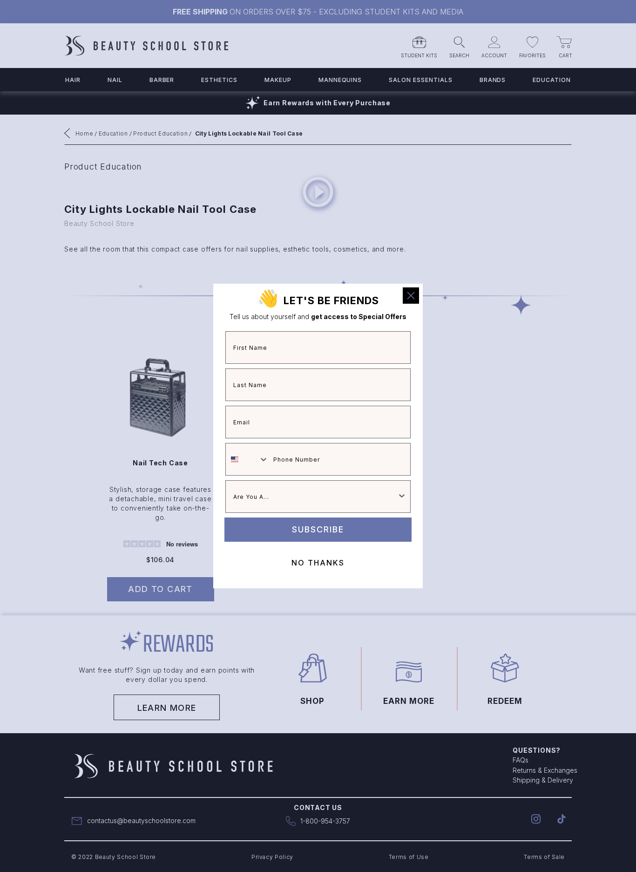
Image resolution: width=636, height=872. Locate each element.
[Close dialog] (411, 295)
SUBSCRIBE (318, 529)
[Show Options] (401, 496)
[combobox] (247, 459)
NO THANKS (318, 562)
